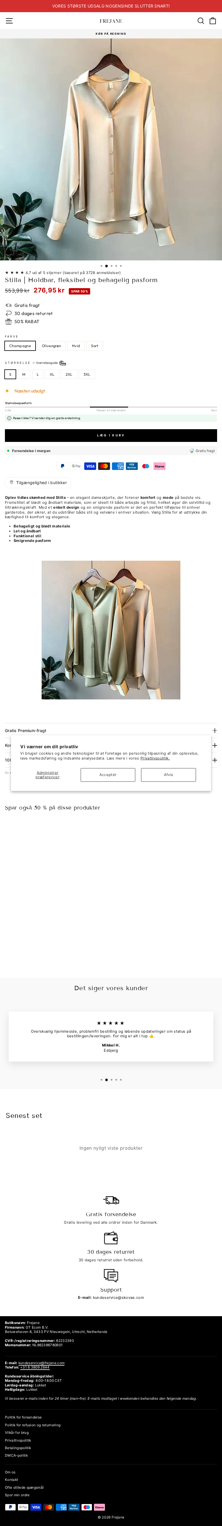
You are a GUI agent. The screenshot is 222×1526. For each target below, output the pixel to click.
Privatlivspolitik (18, 1440)
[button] (38, 482)
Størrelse (32, 362)
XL (52, 374)
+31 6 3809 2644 (35, 1367)
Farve (11, 336)
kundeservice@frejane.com (41, 1363)
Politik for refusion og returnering (32, 1425)
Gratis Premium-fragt (26, 730)
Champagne (20, 345)
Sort (94, 345)
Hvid (76, 345)
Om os (10, 1472)
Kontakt (11, 1479)
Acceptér (108, 775)
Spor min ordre (17, 1495)
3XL (87, 374)
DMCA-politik (16, 1455)
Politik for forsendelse (23, 1417)
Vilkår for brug (17, 1432)
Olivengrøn (51, 345)
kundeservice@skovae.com (118, 1297)
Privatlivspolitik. (155, 758)
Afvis (168, 775)
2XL (69, 374)
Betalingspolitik (18, 1448)
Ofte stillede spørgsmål (24, 1487)
